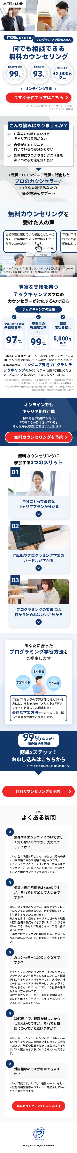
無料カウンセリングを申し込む (37, 1106)
